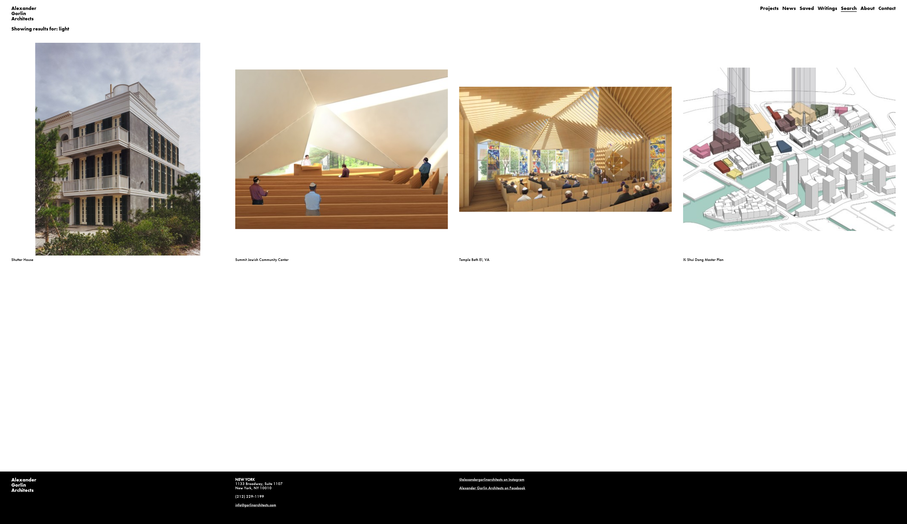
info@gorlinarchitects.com (255, 504)
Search (849, 8)
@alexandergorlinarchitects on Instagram (491, 479)
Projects (769, 8)
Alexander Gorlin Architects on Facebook (492, 487)
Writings (827, 8)
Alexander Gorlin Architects (23, 484)
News (789, 8)
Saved (807, 8)
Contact (887, 8)
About (867, 8)
